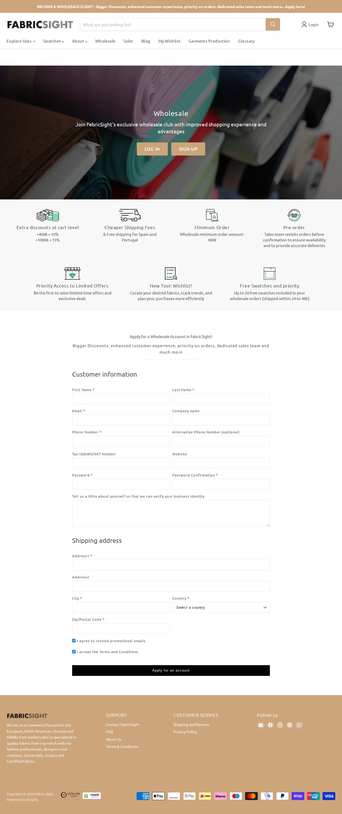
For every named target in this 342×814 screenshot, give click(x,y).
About (78, 40)
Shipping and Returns (191, 724)
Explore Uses (20, 40)
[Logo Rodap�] (70, 797)
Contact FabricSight (122, 724)
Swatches (52, 40)
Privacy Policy (185, 731)
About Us (114, 739)
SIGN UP (188, 149)
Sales (128, 40)
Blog (145, 40)
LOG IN (152, 149)
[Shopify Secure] (91, 797)
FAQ (109, 731)
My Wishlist (169, 40)
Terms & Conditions (122, 746)
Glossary (246, 40)
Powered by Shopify (22, 799)
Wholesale (105, 40)
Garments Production (209, 40)
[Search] (273, 24)
